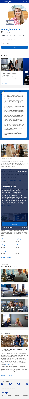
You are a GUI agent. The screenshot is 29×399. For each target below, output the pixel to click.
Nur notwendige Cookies (21, 171)
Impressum (24, 227)
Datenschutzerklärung (7, 227)
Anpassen (14, 220)
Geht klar (14, 224)
